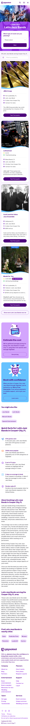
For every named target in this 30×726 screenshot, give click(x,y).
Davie (4, 636)
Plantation (5, 641)
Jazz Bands (5, 412)
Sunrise (23, 641)
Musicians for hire (7, 687)
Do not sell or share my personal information (14, 718)
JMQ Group (7, 91)
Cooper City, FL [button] (15, 24)
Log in (18, 685)
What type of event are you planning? (12, 35)
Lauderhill (15, 641)
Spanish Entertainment (9, 421)
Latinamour (7, 151)
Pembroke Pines (13, 636)
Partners (4, 674)
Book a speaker (6, 685)
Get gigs (4, 699)
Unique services (21, 701)
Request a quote (21, 674)
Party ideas (20, 671)
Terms (3, 714)
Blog (2, 671)
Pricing (3, 701)
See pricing (15, 354)
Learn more (15, 398)
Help (17, 681)
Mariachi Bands (7, 416)
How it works (20, 669)
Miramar (24, 636)
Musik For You (8, 276)
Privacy (9, 714)
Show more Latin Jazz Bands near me (15, 312)
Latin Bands (16, 412)
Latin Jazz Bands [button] (15, 27)
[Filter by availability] (17, 57)
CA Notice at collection (8, 716)
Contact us (19, 683)
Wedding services (22, 703)
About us (4, 669)
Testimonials (5, 703)
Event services (21, 699)
